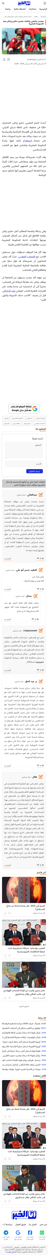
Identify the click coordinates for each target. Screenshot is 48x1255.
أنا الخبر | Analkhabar (35, 59)
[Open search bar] (3, 3)
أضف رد (7, 559)
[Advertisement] (24, 96)
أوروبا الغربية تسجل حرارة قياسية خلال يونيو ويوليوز (21, 1046)
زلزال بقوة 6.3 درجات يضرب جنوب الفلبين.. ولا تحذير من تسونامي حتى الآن (21, 1055)
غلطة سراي (16, 423)
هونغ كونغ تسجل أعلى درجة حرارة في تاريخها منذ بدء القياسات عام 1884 (21, 1051)
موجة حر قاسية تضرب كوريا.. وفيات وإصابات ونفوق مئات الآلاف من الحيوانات (21, 1069)
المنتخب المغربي (27, 256)
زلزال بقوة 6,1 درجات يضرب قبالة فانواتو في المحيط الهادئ (21, 1032)
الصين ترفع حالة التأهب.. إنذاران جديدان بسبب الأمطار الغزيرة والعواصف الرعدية (21, 1064)
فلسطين (6, 423)
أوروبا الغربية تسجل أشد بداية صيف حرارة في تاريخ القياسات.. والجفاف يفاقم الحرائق (21, 1041)
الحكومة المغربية (17, 418)
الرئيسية (43, 9)
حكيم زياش (27, 423)
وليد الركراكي (9, 290)
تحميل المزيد (24, 1006)
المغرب (6, 418)
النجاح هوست (11, 1252)
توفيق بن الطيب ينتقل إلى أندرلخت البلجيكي (21, 1028)
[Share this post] (4, 59)
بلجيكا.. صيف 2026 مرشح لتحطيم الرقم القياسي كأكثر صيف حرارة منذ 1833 (21, 1023)
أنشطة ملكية (20, 9)
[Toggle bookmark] (8, 59)
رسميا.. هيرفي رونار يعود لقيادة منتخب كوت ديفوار (21, 1060)
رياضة (8, 9)
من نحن (43, 1224)
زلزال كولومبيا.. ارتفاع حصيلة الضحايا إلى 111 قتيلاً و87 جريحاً (21, 1037)
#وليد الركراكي (40, 418)
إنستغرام (28, 140)
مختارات (32, 9)
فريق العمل (20, 1224)
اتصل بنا (33, 1224)
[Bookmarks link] (45, 3)
